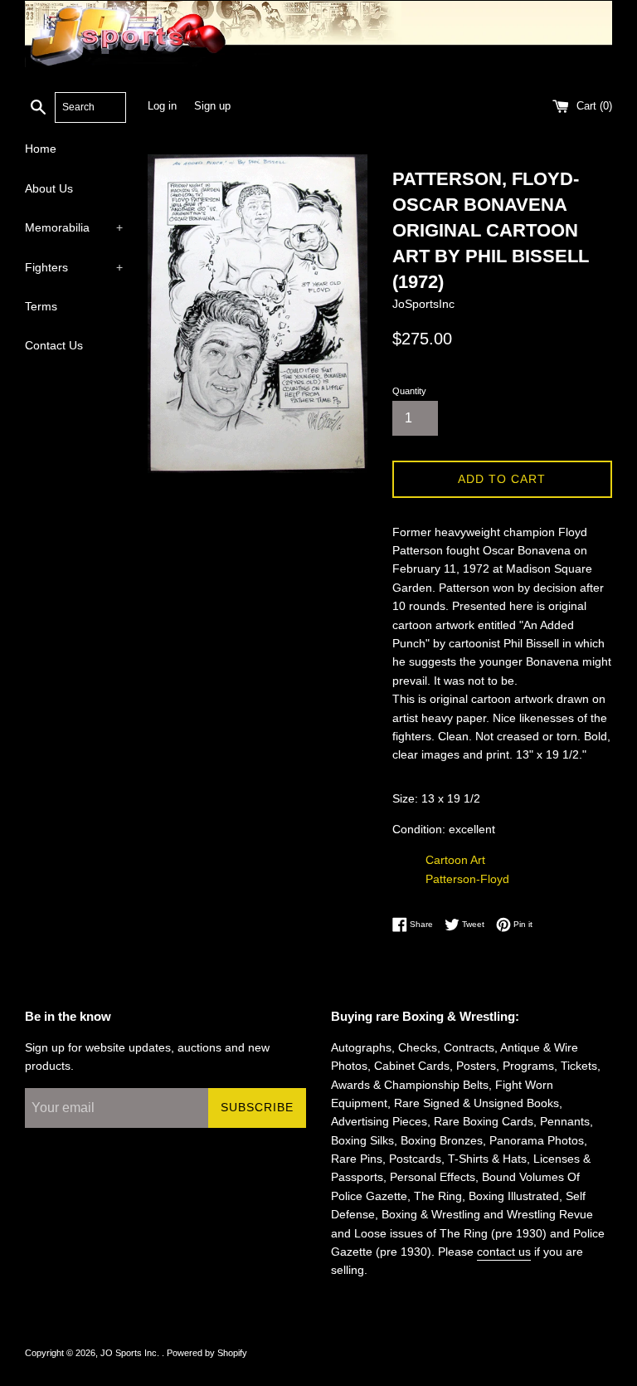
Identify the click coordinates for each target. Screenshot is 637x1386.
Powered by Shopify (207, 1353)
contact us (504, 1251)
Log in (162, 106)
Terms (41, 306)
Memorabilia (74, 227)
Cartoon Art (455, 859)
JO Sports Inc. (131, 1353)
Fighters (74, 267)
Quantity (409, 391)
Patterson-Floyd (467, 879)
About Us (49, 188)
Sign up (212, 106)
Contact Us (54, 345)
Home (40, 148)
